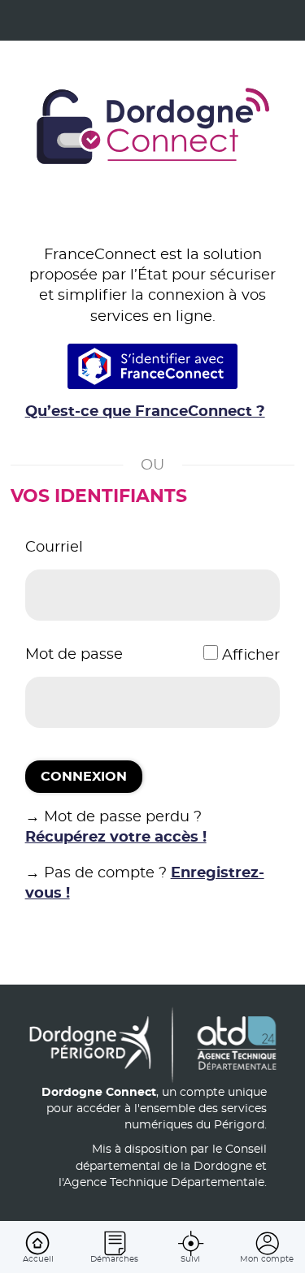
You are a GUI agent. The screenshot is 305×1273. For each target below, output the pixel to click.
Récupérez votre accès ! (116, 837)
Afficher (251, 655)
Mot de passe (74, 654)
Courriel (54, 547)
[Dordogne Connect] (153, 128)
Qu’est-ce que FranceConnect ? (145, 412)
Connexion (84, 776)
